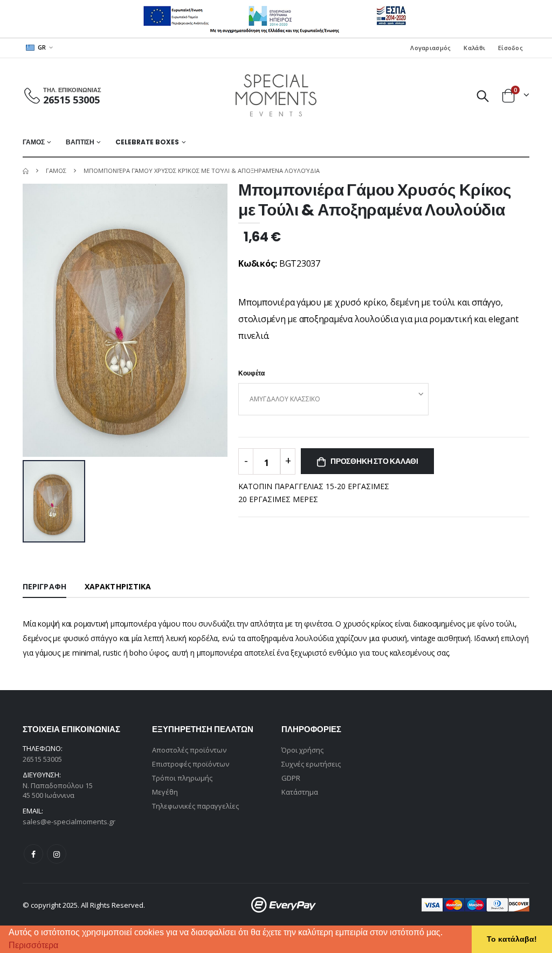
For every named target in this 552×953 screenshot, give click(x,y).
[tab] (44, 587)
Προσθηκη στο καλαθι (374, 461)
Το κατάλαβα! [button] (512, 939)
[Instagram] (56, 854)
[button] (62, 946)
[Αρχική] (26, 170)
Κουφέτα (251, 373)
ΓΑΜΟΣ (33, 142)
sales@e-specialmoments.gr (69, 821)
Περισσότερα (33, 945)
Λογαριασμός (430, 48)
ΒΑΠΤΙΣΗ (80, 142)
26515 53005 (71, 99)
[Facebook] (33, 854)
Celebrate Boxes (146, 142)
